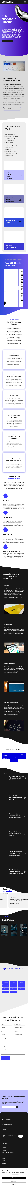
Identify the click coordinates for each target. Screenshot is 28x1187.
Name (2, 1024)
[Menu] (25, 2)
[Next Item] (19, 288)
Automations (4, 1154)
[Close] (26, 1170)
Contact (3, 1149)
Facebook (4, 1162)
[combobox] (13, 1041)
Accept (14, 1178)
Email (2, 1031)
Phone (16, 1031)
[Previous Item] (8, 288)
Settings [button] (14, 1184)
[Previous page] (9, 938)
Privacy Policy (15, 1174)
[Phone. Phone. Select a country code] (16, 1034)
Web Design (4, 1150)
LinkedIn (3, 1160)
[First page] (6, 938)
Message (3, 1046)
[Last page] (22, 938)
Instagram (4, 1163)
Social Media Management (8, 1152)
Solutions (4, 1147)
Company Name (18, 1024)
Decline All (13, 1181)
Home (3, 1145)
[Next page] (18, 938)
